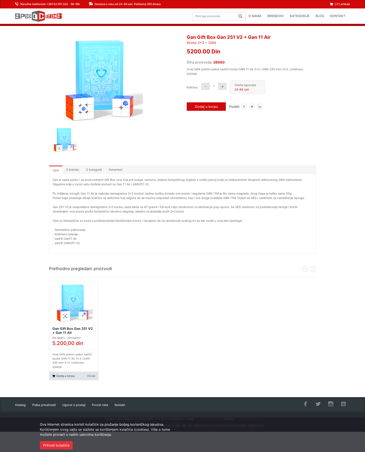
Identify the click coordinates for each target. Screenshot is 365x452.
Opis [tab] (56, 170)
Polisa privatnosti (44, 405)
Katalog (20, 405)
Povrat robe (100, 405)
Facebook (305, 403)
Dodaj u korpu (206, 106)
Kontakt (337, 16)
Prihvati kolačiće (56, 445)
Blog (320, 16)
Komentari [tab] (116, 169)
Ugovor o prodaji (73, 405)
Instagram (330, 403)
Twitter (318, 403)
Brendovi (275, 16)
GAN (212, 43)
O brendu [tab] (72, 169)
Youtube (343, 403)
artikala (342, 4)
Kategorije (299, 16)
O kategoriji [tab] (94, 169)
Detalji (91, 376)
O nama (254, 16)
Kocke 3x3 (195, 43)
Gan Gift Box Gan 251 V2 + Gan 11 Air (72, 331)
